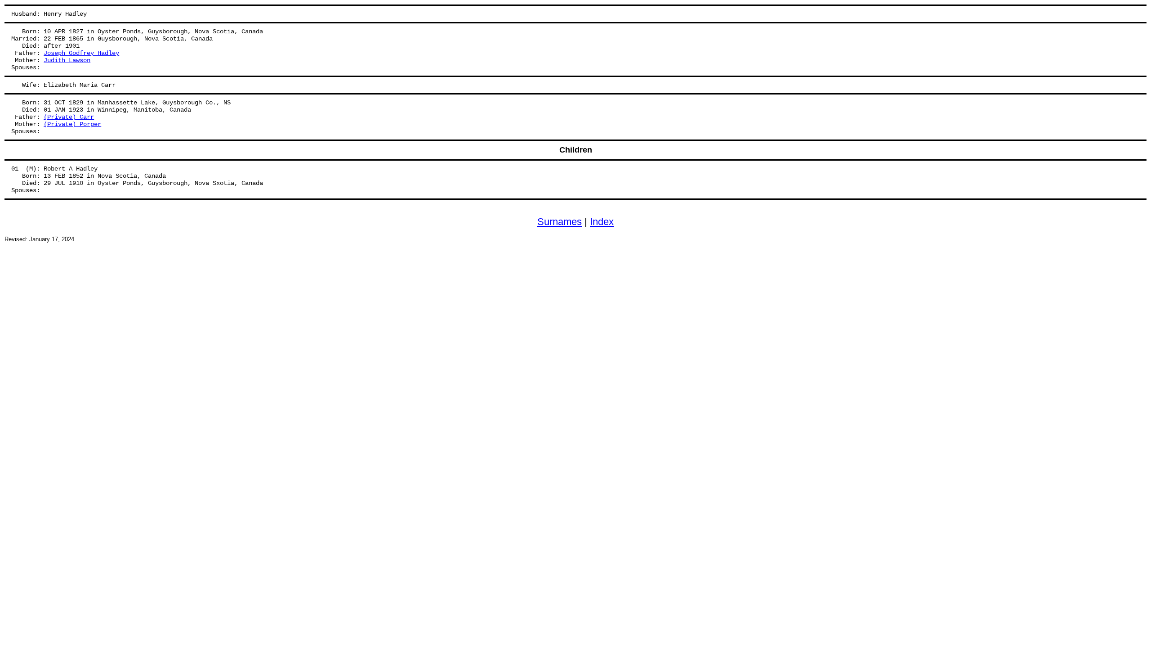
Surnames (559, 221)
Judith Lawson (67, 60)
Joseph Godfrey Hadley (81, 53)
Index (602, 221)
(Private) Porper (72, 124)
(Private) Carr (69, 117)
